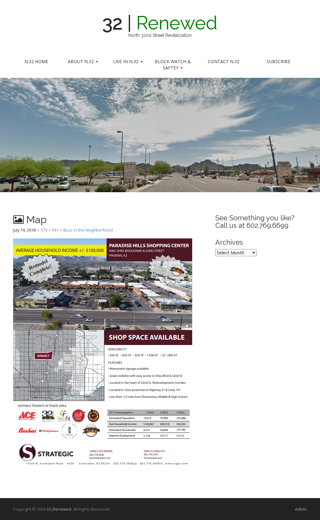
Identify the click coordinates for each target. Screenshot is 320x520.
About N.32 (81, 61)
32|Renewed (59, 509)
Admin (301, 509)
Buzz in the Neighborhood (88, 230)
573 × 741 (49, 230)
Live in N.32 (126, 61)
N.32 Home (36, 61)
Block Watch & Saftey (173, 64)
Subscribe (278, 61)
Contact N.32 (223, 61)
